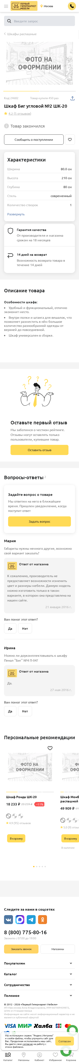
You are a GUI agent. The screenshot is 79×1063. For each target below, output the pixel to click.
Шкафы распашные (22, 34)
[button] (6, 6)
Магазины (57, 949)
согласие (27, 1044)
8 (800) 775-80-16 (25, 932)
